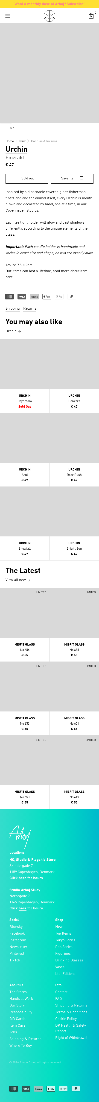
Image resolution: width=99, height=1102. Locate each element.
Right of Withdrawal (71, 1038)
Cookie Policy (66, 1019)
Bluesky (16, 927)
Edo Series (64, 947)
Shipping (13, 309)
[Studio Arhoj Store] (49, 16)
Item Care (17, 1026)
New (59, 927)
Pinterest (16, 954)
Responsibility (20, 1012)
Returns (29, 309)
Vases (59, 967)
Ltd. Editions (65, 974)
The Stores (18, 992)
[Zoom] (6, 117)
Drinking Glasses (69, 960)
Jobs (13, 1032)
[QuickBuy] (4, 343)
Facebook (17, 934)
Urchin (16, 150)
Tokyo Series (65, 940)
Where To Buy (20, 1046)
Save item (68, 178)
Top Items (63, 934)
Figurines (63, 954)
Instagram (17, 940)
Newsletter (18, 947)
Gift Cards (17, 1019)
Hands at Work (21, 999)
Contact (61, 992)
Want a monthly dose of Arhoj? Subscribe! (50, 4)
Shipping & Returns (25, 1039)
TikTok (14, 960)
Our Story (17, 1005)
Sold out (27, 178)
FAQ (58, 999)
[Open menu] (8, 16)
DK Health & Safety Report (70, 1028)
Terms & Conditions (71, 1012)
